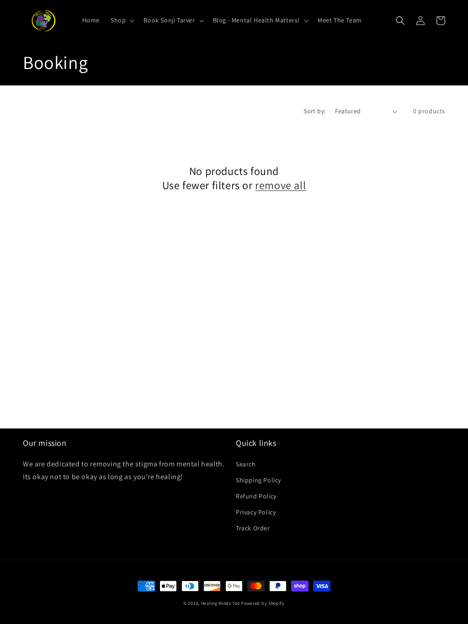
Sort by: (314, 111)
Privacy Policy (256, 512)
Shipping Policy (258, 480)
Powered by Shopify (263, 603)
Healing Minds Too (220, 603)
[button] (121, 20)
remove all (280, 185)
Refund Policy (256, 496)
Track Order (253, 528)
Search (246, 464)
